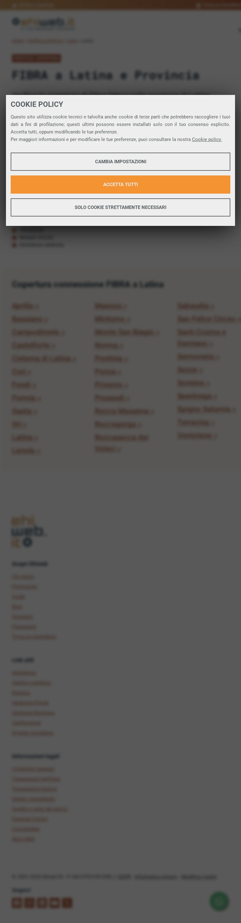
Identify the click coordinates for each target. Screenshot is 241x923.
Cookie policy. (207, 139)
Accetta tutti (120, 184)
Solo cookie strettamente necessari (120, 207)
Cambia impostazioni (120, 161)
